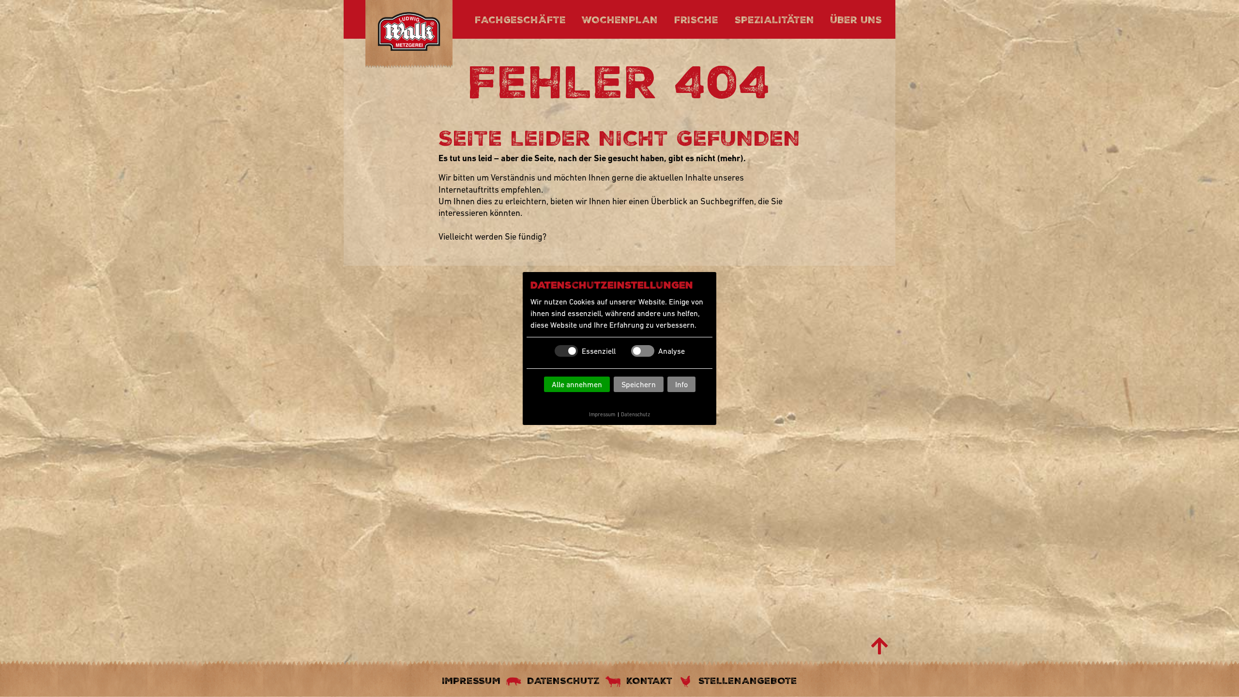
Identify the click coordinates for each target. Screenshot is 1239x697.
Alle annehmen (577, 384)
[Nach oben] (879, 646)
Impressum (602, 414)
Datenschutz (635, 414)
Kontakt (649, 680)
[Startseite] (409, 33)
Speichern (638, 384)
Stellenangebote (747, 680)
